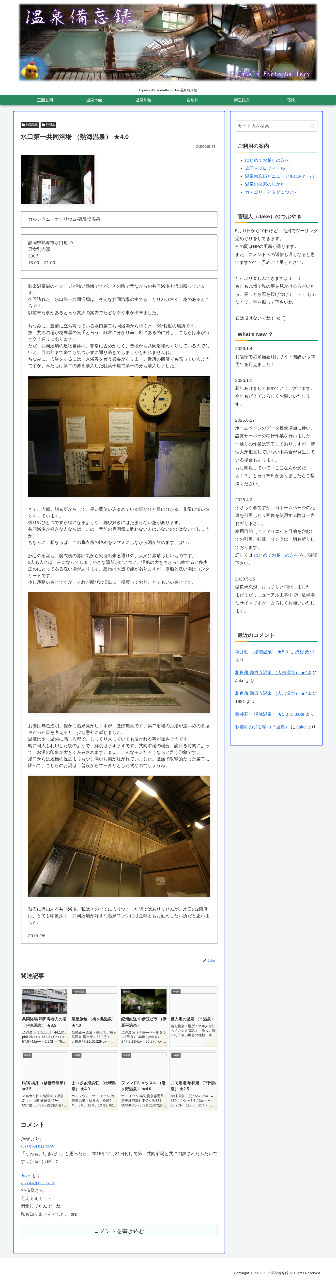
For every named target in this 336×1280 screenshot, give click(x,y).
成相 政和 (304, 651)
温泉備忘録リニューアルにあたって (280, 176)
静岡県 (50, 124)
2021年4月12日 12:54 (38, 1183)
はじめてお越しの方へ (267, 160)
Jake (25, 1175)
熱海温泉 (32, 124)
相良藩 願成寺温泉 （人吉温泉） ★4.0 (273, 672)
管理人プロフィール (265, 168)
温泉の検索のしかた (265, 184)
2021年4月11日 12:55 (37, 1146)
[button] (312, 126)
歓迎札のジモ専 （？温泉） (262, 727)
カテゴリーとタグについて (271, 192)
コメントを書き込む (119, 1231)
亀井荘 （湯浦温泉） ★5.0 (261, 651)
